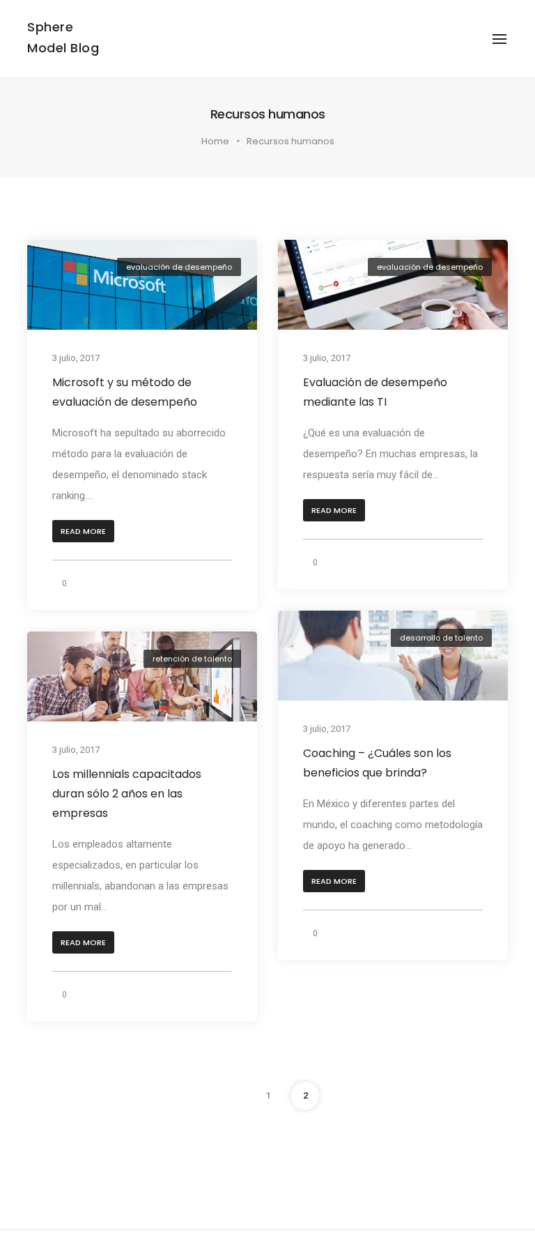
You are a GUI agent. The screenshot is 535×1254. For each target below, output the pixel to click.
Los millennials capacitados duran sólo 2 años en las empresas (126, 793)
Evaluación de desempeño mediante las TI (375, 392)
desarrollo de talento (441, 637)
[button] (83, 531)
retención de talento (192, 658)
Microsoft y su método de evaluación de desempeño (124, 392)
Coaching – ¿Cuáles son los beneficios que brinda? (377, 763)
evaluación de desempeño (179, 267)
